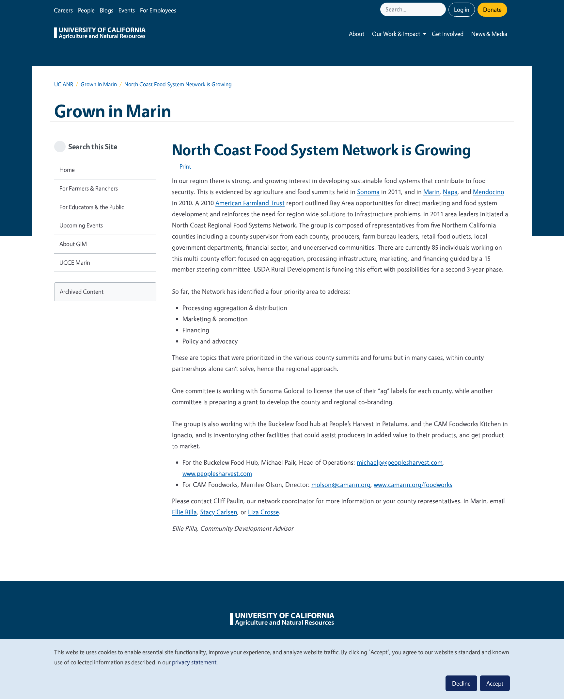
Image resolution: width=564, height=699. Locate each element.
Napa (450, 192)
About (356, 34)
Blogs (106, 10)
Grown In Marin (99, 84)
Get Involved (447, 34)
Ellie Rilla (184, 512)
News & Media (489, 34)
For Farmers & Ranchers (88, 188)
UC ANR (63, 84)
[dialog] (282, 669)
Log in (461, 9)
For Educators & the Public (91, 207)
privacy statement (194, 662)
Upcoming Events (81, 225)
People (86, 10)
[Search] (441, 9)
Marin (431, 192)
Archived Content (81, 291)
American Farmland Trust (250, 203)
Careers (63, 10)
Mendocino (488, 192)
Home (67, 170)
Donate (492, 9)
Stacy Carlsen (218, 512)
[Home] (100, 34)
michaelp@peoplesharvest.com (400, 462)
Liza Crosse (263, 512)
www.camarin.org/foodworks (413, 484)
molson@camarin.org (340, 484)
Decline (461, 683)
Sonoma (368, 192)
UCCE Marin (74, 262)
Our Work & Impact (396, 34)
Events (126, 10)
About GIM (73, 244)
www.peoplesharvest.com (217, 473)
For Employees (158, 10)
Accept (494, 683)
